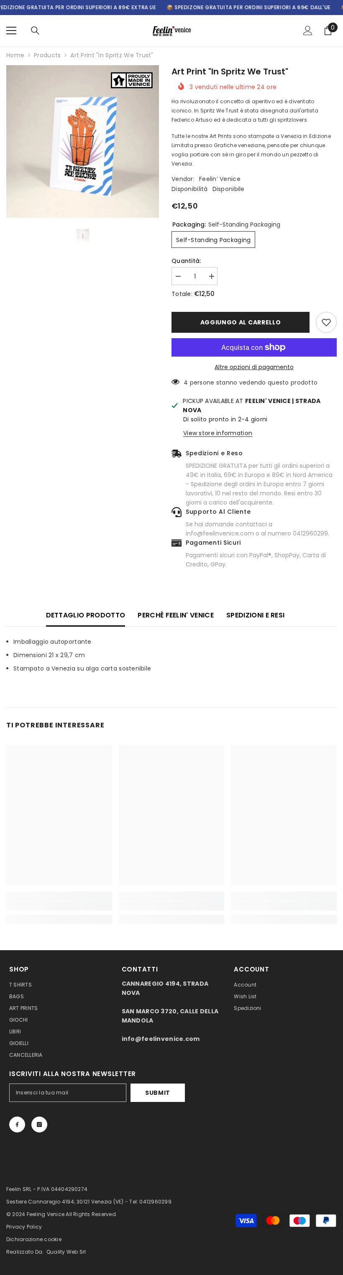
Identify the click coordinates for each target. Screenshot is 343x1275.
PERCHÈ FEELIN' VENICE (176, 615)
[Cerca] (35, 31)
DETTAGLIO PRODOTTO (85, 615)
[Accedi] (307, 30)
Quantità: (186, 261)
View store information (217, 433)
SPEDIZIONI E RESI (255, 615)
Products (47, 55)
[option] (82, 141)
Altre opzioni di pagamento (254, 367)
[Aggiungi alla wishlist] (326, 322)
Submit (157, 1093)
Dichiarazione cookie (33, 1239)
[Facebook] (17, 1124)
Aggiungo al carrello (240, 322)
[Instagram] (39, 1124)
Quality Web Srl (66, 1251)
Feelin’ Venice (220, 179)
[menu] (11, 31)
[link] (59, 905)
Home (15, 55)
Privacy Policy (24, 1226)
